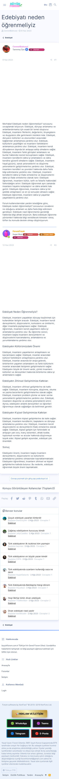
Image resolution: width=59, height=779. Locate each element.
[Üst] (46, 775)
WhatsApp (19, 723)
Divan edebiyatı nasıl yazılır (21, 610)
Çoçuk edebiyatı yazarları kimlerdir (24, 518)
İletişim (5, 677)
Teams (42, 723)
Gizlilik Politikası (18, 775)
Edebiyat (12, 523)
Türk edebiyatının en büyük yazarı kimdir (27, 556)
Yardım (30, 775)
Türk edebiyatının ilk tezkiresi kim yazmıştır (29, 543)
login (4, 690)
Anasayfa (6, 665)
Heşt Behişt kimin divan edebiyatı (24, 598)
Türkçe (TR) (10, 770)
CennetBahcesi (10, 31)
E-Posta (41, 733)
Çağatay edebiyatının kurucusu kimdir (26, 530)
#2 (55, 245)
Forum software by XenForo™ (27, 705)
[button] (5, 5)
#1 (55, 60)
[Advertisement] (29, 93)
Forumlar (5, 671)
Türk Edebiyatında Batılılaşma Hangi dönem (29, 585)
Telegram (18, 733)
